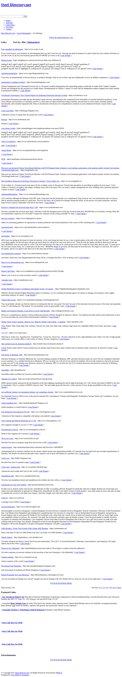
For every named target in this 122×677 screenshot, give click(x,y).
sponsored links (7, 227)
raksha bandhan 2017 (9, 403)
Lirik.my (4, 498)
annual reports (6, 447)
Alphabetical (33, 42)
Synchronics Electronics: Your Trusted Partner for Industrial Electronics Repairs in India (34, 95)
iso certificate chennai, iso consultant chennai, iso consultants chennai (27, 392)
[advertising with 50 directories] (61, 583)
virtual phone (6, 150)
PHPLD (59, 673)
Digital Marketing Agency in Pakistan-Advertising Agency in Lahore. (27, 289)
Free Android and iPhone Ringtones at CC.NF (18, 421)
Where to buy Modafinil (10, 548)
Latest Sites (10, 25)
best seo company (8, 218)
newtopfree (5, 236)
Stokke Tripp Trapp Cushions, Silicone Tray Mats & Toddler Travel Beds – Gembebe (33, 322)
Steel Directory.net (16, 5)
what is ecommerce (8, 141)
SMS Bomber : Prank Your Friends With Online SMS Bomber (24, 528)
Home (8, 21)
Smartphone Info (7, 476)
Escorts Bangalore (8, 507)
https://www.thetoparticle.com (12, 262)
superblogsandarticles (9, 73)
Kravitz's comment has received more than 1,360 (19, 207)
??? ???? (4, 333)
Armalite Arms (6, 280)
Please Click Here (8, 271)
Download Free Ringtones (11, 566)
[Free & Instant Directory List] (61, 38)
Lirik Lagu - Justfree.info (10, 467)
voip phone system (8, 128)
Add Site (9, 23)
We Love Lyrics (7, 438)
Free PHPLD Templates (20, 675)
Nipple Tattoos (6, 537)
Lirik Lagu (5, 458)
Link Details (65, 55)
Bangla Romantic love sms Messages (15, 575)
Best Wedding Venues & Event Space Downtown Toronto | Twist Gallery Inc (30, 181)
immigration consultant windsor (13, 82)
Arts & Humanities (24, 33)
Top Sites (9, 27)
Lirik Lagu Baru (7, 111)
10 (114, 588)
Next (119, 588)
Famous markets (7, 557)
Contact (9, 29)
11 (116, 588)
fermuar (4, 119)
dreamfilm (5, 370)
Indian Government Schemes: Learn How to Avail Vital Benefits (25, 311)
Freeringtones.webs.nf (9, 430)
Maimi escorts (6, 60)
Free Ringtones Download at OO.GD (15, 412)
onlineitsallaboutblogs (9, 194)
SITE (3, 159)
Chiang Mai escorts (8, 300)
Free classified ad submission (12, 49)
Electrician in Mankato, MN (11, 355)
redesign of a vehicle (9, 379)
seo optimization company (11, 254)
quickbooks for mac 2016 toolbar (13, 485)
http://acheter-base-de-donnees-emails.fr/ (16, 344)
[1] (100, 588)
